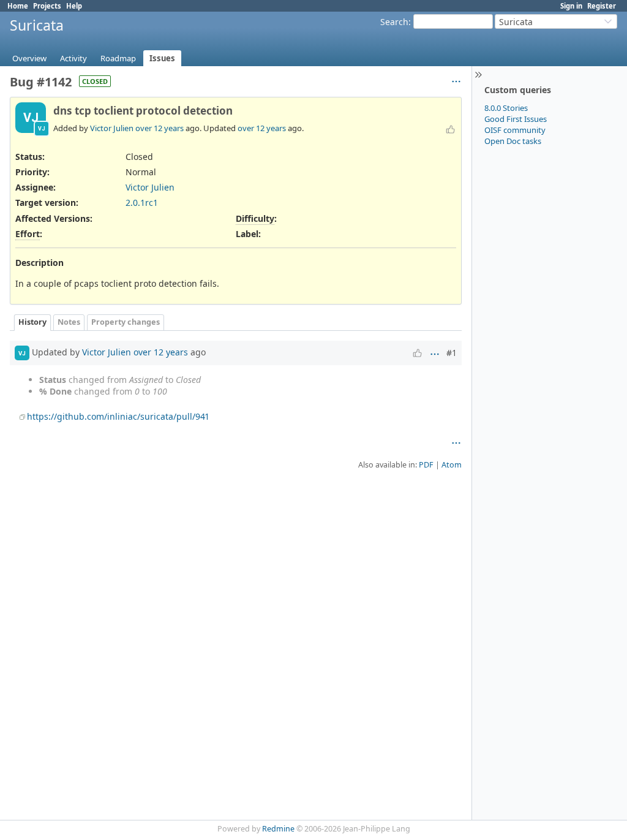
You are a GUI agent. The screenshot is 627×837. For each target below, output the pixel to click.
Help (74, 5)
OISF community (515, 129)
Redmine (278, 829)
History (32, 322)
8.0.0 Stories (506, 107)
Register (601, 5)
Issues (162, 58)
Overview (29, 58)
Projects (47, 5)
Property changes (125, 322)
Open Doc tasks (512, 140)
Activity (73, 58)
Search (394, 22)
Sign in (571, 5)
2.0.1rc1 (142, 202)
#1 (451, 352)
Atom (451, 465)
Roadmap (118, 58)
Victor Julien (111, 128)
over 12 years (159, 128)
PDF (426, 465)
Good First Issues (515, 118)
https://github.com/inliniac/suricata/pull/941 (118, 416)
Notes (69, 322)
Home (17, 5)
